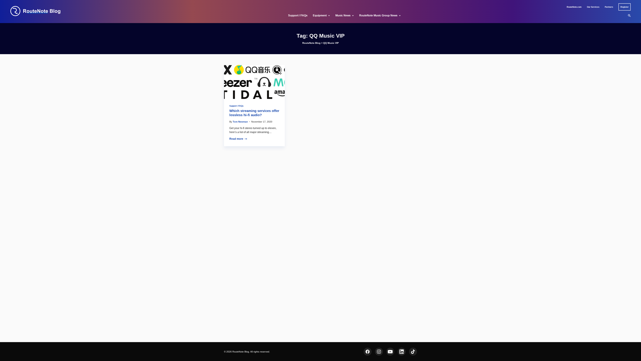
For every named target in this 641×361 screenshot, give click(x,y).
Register (624, 7)
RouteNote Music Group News (378, 15)
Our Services (593, 7)
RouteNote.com (574, 7)
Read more (236, 138)
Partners (609, 7)
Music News (343, 15)
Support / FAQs (297, 15)
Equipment (320, 15)
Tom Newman (240, 121)
